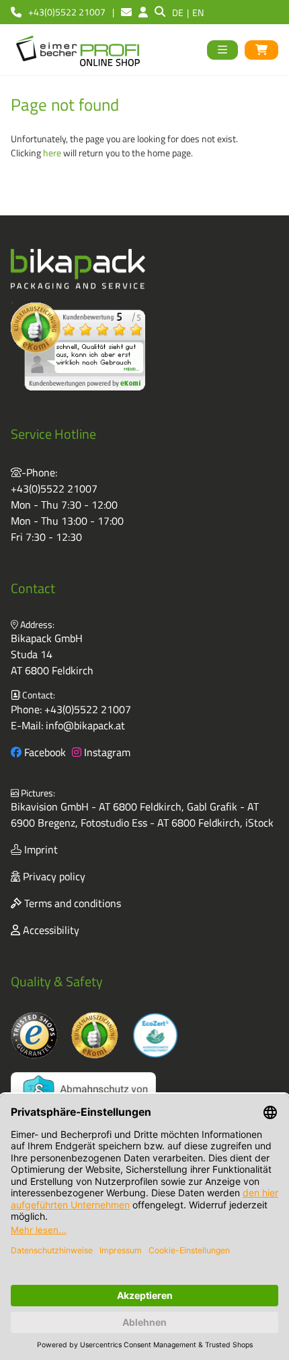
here (52, 153)
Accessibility (49, 930)
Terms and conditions (71, 903)
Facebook (44, 752)
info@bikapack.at (85, 725)
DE (177, 12)
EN (198, 12)
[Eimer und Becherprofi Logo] (79, 49)
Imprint (40, 849)
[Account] (143, 12)
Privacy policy (52, 876)
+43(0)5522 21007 (54, 488)
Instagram (105, 752)
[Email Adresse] (126, 12)
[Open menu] (222, 50)
